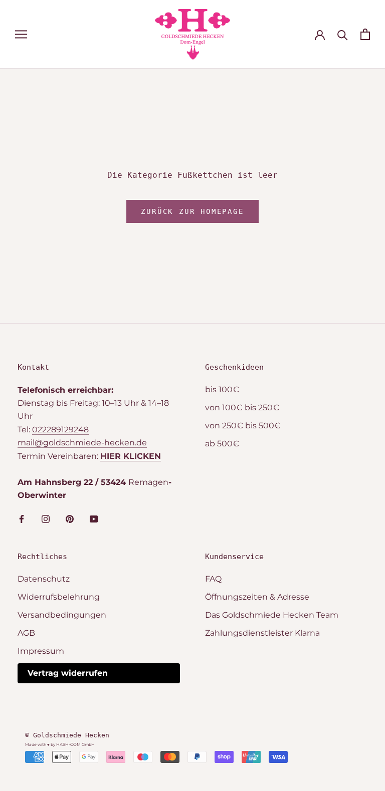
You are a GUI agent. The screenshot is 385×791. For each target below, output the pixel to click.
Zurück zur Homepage (192, 211)
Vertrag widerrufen (68, 673)
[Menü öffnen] (21, 34)
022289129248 (60, 429)
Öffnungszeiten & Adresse (257, 597)
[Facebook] (22, 518)
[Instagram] (46, 518)
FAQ (213, 579)
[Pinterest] (70, 518)
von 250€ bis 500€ (243, 425)
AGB (26, 633)
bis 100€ (222, 389)
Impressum (41, 651)
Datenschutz (44, 579)
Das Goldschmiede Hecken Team (271, 615)
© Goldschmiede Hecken (67, 735)
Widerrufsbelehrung (59, 597)
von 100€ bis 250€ (242, 407)
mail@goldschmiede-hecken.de (82, 442)
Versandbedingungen (62, 615)
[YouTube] (94, 518)
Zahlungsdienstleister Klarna (262, 633)
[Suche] (342, 34)
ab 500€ (222, 443)
